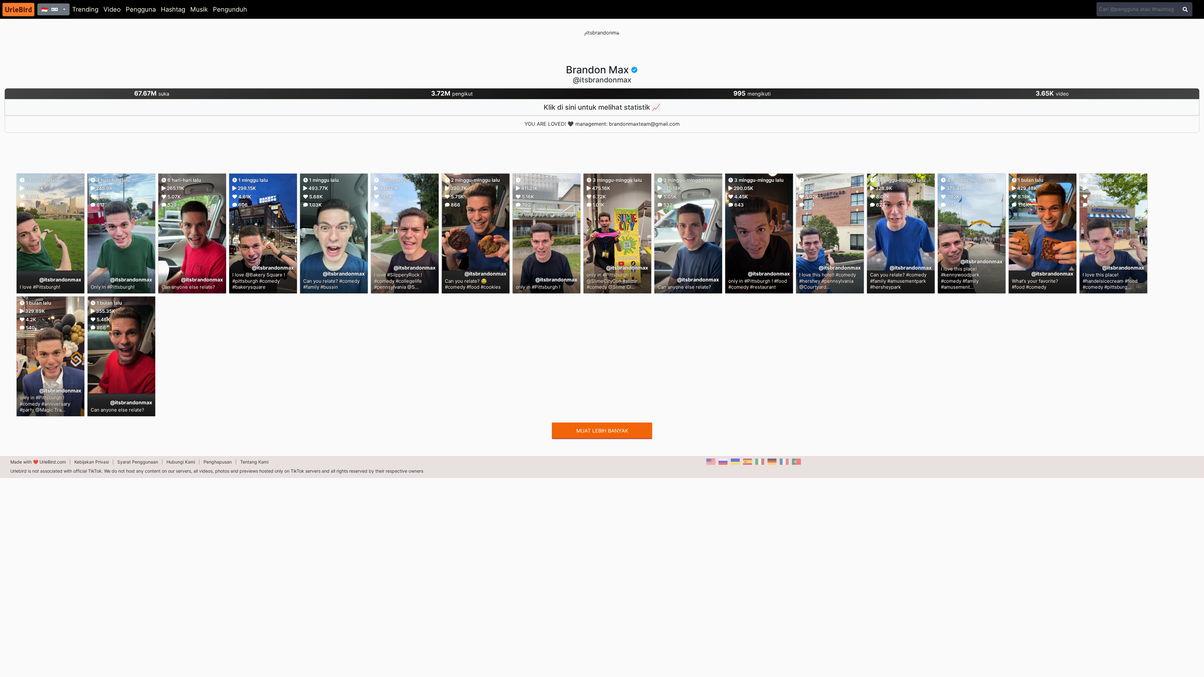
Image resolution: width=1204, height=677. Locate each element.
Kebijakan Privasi (91, 461)
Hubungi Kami (180, 461)
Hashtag (173, 9)
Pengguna (141, 9)
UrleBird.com (53, 461)
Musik (199, 9)
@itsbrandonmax (60, 279)
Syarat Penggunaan (137, 461)
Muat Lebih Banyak (602, 431)
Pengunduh (230, 9)
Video (112, 9)
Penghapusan (217, 461)
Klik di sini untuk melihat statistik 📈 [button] (602, 107)
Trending (85, 9)
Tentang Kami (254, 461)
